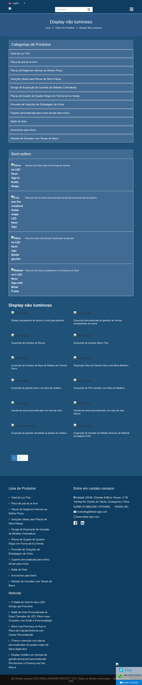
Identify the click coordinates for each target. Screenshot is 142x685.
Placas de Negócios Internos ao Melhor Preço (37, 70)
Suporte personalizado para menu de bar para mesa (40, 112)
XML (71, 681)
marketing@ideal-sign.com (92, 511)
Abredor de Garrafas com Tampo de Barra (34, 138)
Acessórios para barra (23, 129)
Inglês (16, 3)
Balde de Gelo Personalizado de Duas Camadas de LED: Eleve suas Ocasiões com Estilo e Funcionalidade (30, 616)
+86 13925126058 (132, 675)
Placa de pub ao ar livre (24, 61)
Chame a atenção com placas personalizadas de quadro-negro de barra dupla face (28, 644)
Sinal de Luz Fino (20, 53)
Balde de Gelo (18, 121)
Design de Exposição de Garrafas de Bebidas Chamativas (44, 87)
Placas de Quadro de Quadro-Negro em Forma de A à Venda (45, 95)
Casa (48, 28)
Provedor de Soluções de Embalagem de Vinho (37, 104)
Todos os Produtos (65, 28)
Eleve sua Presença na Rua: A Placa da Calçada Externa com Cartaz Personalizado (27, 630)
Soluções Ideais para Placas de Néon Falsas (36, 78)
